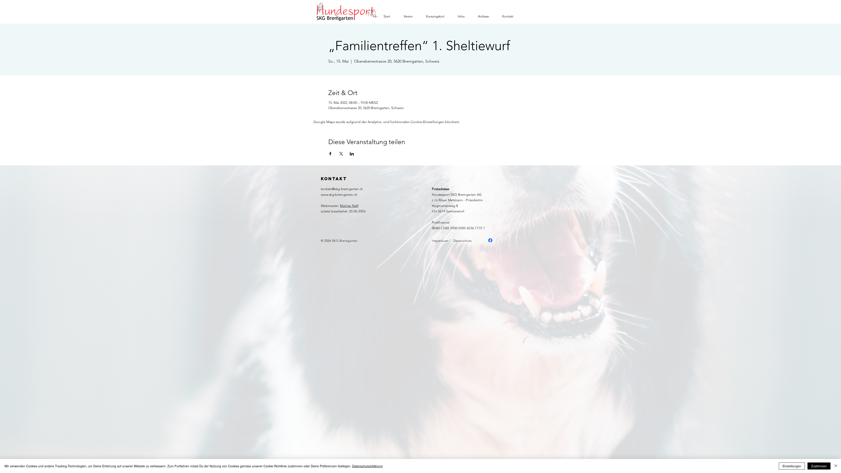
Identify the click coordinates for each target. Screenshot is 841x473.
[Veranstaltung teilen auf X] (341, 153)
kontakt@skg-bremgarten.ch (342, 189)
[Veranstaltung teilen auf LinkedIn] (352, 153)
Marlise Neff (349, 206)
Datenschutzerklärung (367, 466)
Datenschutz (462, 241)
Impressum (440, 241)
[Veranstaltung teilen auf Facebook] (330, 153)
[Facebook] (490, 240)
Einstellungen (792, 466)
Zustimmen (819, 466)
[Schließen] (835, 465)
